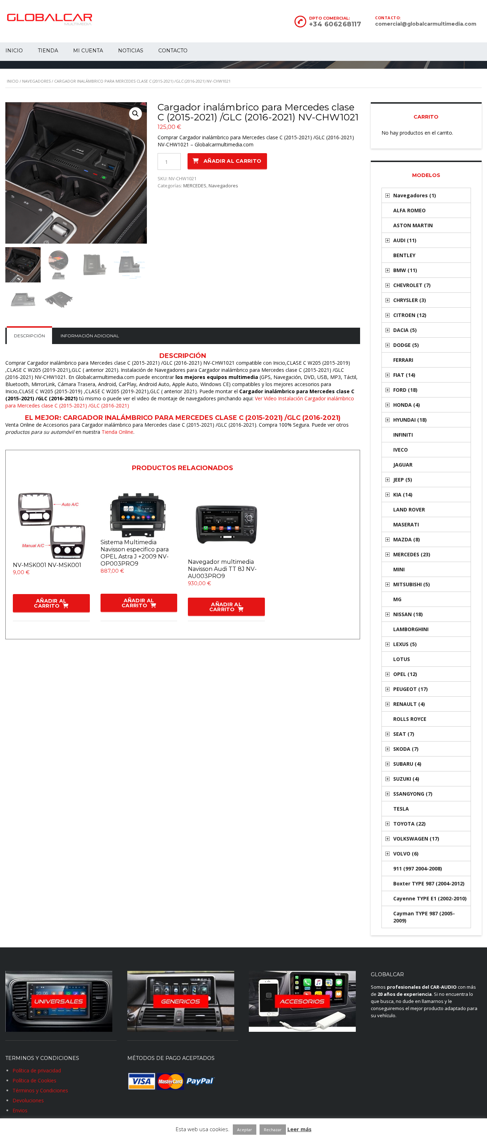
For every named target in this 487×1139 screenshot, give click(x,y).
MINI (399, 569)
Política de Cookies (34, 1080)
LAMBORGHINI (411, 629)
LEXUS (405, 644)
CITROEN (409, 315)
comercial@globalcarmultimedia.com (425, 24)
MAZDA (406, 539)
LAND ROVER (409, 509)
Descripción (29, 335)
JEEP (402, 479)
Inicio (13, 81)
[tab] (29, 336)
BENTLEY (404, 255)
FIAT (404, 374)
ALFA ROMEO (409, 210)
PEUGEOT (410, 689)
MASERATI (406, 524)
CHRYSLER (409, 300)
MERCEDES (194, 185)
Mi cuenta (88, 50)
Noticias (130, 50)
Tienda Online (117, 431)
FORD (405, 389)
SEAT (403, 733)
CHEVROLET (412, 285)
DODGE (406, 345)
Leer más (299, 1129)
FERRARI (403, 360)
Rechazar (273, 1129)
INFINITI (403, 434)
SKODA (406, 748)
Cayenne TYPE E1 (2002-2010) (430, 898)
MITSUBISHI (411, 584)
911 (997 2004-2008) (417, 868)
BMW (405, 270)
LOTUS (401, 659)
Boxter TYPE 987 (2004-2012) (429, 883)
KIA (402, 494)
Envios (19, 1110)
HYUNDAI (410, 419)
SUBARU (407, 763)
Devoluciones (28, 1100)
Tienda (48, 50)
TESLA (401, 808)
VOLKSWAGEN (416, 838)
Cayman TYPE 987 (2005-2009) (424, 917)
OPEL (405, 674)
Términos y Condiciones (40, 1090)
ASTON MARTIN (413, 225)
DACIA (405, 330)
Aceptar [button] (244, 1129)
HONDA (406, 404)
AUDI (404, 240)
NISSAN (408, 614)
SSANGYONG (412, 793)
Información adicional (90, 335)
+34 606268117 (335, 24)
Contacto (173, 50)
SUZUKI (406, 778)
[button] (135, 113)
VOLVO (406, 853)
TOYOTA (409, 823)
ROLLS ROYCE (409, 719)
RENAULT (409, 704)
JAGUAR (402, 464)
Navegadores (36, 81)
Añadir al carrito (232, 161)
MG (397, 599)
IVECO (400, 449)
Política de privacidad (36, 1070)
